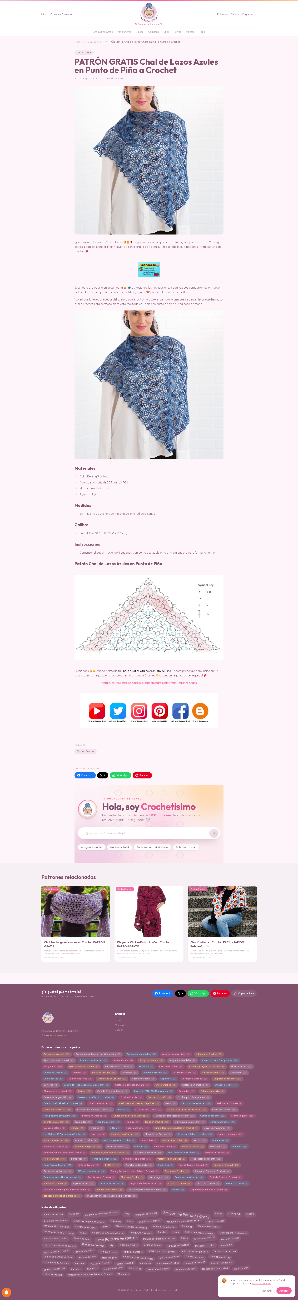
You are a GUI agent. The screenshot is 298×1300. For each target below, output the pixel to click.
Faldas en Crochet (83, 1251)
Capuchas (167, 1078)
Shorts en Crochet (131, 1177)
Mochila (199, 1140)
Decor (170, 1103)
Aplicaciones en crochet (83, 1066)
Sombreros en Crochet (188, 1177)
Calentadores (53, 1078)
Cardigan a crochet (194, 1078)
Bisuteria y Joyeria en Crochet (206, 1066)
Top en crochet (83, 1183)
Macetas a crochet (205, 1245)
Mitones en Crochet (174, 1140)
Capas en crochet (142, 1078)
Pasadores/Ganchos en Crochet (110, 1152)
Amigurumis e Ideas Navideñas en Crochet (90, 1274)
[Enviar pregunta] (214, 833)
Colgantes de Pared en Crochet (108, 1232)
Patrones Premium (61, 14)
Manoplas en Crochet (157, 1134)
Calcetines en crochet (158, 1269)
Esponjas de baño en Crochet (94, 1109)
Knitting (114, 1128)
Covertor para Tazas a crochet (95, 1097)
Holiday (132, 1122)
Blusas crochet (240, 1066)
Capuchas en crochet (150, 1221)
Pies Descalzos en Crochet (183, 1152)
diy (112, 1245)
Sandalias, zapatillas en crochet (62, 1177)
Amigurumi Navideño (182, 1060)
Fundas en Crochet (94, 1115)
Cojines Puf (234, 1213)
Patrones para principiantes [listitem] (152, 847)
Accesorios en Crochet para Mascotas (98, 1054)
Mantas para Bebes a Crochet (159, 1238)
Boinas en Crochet (55, 1072)
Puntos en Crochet (226, 1165)
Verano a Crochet (236, 1183)
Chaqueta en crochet (146, 1214)
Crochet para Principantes (192, 1097)
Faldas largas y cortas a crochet (186, 1109)
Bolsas (139, 31)
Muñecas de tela (117, 1146)
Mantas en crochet (56, 1140)
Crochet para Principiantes (233, 1232)
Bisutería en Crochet (185, 1269)
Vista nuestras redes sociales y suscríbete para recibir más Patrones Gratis (149, 683)
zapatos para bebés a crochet (62, 1196)
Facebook (87, 775)
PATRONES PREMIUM (148, 1152)
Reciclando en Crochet (57, 1171)
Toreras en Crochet (111, 1183)
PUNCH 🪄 (111, 1165)
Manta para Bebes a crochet (194, 1134)
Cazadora (76, 1269)
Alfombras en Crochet (93, 1060)
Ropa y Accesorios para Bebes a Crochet (134, 1171)
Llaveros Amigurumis (216, 1128)
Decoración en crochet (196, 1103)
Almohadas (226, 1245)
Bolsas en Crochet (93, 1245)
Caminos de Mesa (80, 1078)
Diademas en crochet (57, 1109)
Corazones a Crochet (204, 1237)
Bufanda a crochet (154, 1072)
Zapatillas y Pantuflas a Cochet (208, 1189)
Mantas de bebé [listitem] (119, 847)
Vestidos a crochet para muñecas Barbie (66, 1189)
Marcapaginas (109, 1257)
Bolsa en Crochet (103, 1072)
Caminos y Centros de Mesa (58, 1256)
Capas (184, 1237)
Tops (202, 31)
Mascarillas (148, 1140)
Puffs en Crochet (88, 1165)
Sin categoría (158, 1177)
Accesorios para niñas (175, 1054)
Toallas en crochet (55, 1183)
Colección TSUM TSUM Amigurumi (153, 1091)
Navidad (140, 1146)
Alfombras (123, 1274)
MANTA (218, 1214)
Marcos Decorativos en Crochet (60, 1245)
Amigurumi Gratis (103, 31)
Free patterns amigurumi (59, 1115)
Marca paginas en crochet (118, 1140)
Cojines (84, 1091)
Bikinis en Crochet (170, 1066)
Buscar (119, 1029)
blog (127, 1213)
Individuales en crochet (55, 1238)
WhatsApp (122, 775)
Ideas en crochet (156, 1122)
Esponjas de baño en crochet (59, 1232)
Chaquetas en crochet (57, 1091)
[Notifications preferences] (6, 1292)
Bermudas (145, 1066)
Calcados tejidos (212, 1072)
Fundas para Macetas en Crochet (174, 1115)
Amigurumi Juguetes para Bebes (184, 1221)
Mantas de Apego (229, 1134)
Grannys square (241, 1115)
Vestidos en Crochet (109, 1189)
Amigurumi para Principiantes (219, 1060)
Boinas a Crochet (87, 1257)
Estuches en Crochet (148, 1109)
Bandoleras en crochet (118, 1066)
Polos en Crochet (54, 1159)
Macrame (98, 1134)
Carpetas (153, 31)
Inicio (44, 14)
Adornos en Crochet (208, 1054)
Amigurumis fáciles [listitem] (92, 847)
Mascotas (116, 1221)
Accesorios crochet (56, 1054)
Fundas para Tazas (220, 1257)
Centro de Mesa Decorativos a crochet (86, 1085)
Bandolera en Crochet (164, 1227)
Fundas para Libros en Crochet (130, 1115)
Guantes (162, 1232)
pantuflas (239, 1146)
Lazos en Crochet (136, 1128)
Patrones (222, 14)
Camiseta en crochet (208, 1226)
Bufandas (92, 1268)
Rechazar (266, 1290)
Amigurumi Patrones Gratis (186, 1215)
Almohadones (123, 1060)
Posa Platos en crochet (205, 1159)
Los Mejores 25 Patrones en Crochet (64, 1134)
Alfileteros (145, 1262)
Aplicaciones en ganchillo (194, 1251)
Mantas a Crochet (178, 1245)
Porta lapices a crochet (137, 1159)
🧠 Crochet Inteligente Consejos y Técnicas (111, 1196)
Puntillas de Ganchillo (138, 1165)
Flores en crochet (223, 1109)
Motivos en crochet (56, 1146)
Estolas (123, 1109)
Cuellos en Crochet (100, 1103)
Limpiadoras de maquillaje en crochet (176, 1128)
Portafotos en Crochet (170, 1159)
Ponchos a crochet (104, 1159)
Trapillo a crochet (179, 1183)
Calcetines (237, 1072)
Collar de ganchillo (212, 1091)
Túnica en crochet (207, 1183)
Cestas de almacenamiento (131, 1085)
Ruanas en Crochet (176, 1171)
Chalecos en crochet (194, 1085)
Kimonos (96, 1128)
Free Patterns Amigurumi (116, 1238)
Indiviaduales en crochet (189, 1122)
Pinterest (144, 775)
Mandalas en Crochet (124, 1134)
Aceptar (284, 1290)
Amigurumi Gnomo (151, 1060)
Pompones (78, 1159)
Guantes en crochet (56, 1122)
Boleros (79, 1072)
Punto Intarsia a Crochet (193, 1165)
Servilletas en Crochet (101, 1177)
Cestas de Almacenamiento (199, 1232)
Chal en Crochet (86, 751)
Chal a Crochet (93, 41)
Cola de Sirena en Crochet (112, 1091)
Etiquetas (247, 14)
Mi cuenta (120, 1025)
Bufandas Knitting (184, 1072)
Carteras (50, 1085)
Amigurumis (124, 31)
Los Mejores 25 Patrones (56, 1263)
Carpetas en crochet (227, 1078)
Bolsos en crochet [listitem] (186, 847)
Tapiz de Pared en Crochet (225, 1177)
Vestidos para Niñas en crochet (147, 1189)
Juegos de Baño (54, 1128)
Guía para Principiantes (55, 1220)
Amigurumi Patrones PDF (56, 1226)
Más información (261, 1283)
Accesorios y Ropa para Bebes (131, 1226)
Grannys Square (152, 1245)
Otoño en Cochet (164, 1146)
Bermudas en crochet (225, 1251)
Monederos (220, 1140)
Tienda (235, 14)
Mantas (190, 31)
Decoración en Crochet (215, 1268)
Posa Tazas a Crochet (57, 1165)
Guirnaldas (82, 1122)
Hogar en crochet (108, 1122)
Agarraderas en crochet (58, 1060)
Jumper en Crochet (113, 1268)
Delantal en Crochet (229, 1103)
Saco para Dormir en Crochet (212, 1171)
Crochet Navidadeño (221, 1262)
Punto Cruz (165, 1165)
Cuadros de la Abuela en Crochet (63, 1103)
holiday (250, 1214)
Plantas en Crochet (216, 1152)
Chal (166, 31)
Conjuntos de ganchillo (57, 1097)
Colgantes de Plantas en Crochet (101, 1213)
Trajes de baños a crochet (145, 1183)
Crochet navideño (159, 1097)
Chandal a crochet (225, 1085)
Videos (177, 1189)
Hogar (83, 1232)
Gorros (177, 31)
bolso (130, 1221)
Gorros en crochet (212, 1115)
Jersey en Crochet (222, 1122)
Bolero (105, 1226)
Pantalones (217, 1146)
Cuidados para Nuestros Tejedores (138, 1103)
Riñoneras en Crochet (91, 1171)
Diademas (186, 1226)
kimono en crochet (53, 1214)
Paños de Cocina (192, 1146)
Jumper (77, 1128)
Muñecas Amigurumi (87, 1146)
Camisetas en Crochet (111, 1078)
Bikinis (175, 1231)
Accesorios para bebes (141, 1054)
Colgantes (186, 1091)
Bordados (129, 1072)
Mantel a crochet (85, 1140)
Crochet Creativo (131, 1097)
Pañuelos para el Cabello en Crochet (64, 1152)
